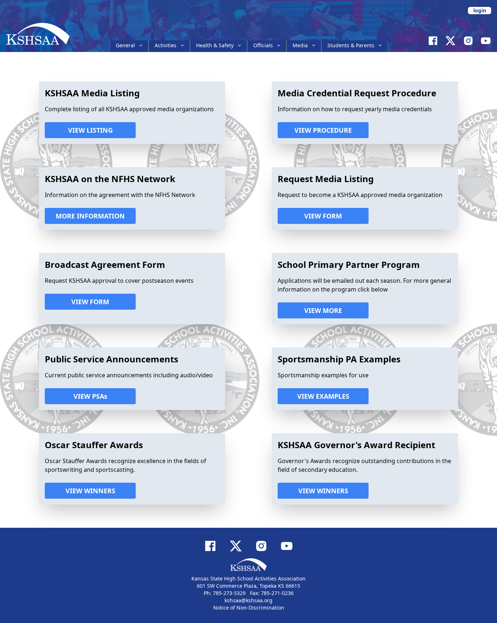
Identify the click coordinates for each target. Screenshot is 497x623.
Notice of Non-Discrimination (248, 607)
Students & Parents (350, 45)
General (125, 45)
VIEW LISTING (90, 130)
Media (300, 45)
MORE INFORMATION (90, 216)
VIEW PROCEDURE (323, 130)
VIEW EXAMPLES (323, 396)
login (479, 10)
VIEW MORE (323, 310)
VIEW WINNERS (90, 490)
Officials (263, 45)
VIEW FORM (323, 216)
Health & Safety (215, 45)
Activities (165, 45)
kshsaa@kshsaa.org (248, 600)
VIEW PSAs (90, 396)
